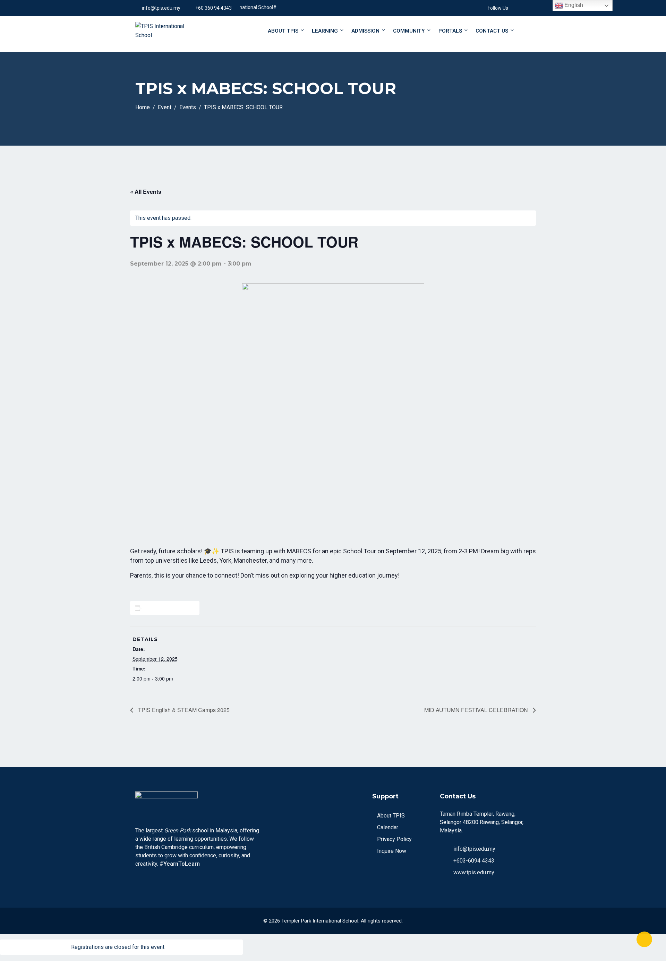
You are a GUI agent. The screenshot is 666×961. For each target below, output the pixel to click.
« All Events (145, 192)
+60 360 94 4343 (213, 8)
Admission (365, 31)
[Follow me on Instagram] (522, 8)
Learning (325, 31)
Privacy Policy (394, 839)
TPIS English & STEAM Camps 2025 (183, 710)
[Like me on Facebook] (513, 8)
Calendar (387, 827)
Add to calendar (166, 607)
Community (409, 31)
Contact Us (492, 31)
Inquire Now (391, 851)
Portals (450, 31)
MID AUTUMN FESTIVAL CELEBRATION (476, 710)
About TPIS (283, 31)
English (573, 5)
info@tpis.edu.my (161, 8)
